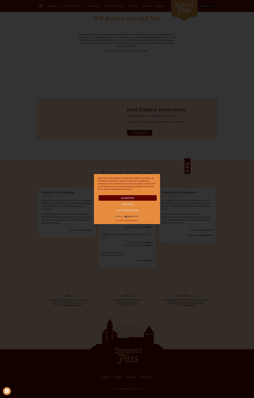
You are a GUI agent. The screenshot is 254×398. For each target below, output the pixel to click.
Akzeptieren (127, 197)
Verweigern (127, 204)
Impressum (119, 220)
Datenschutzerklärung (131, 220)
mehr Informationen (127, 210)
